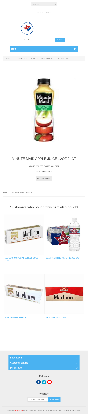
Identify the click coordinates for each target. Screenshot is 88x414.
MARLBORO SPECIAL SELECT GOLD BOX (21, 259)
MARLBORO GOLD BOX (15, 317)
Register (40, 13)
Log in (48, 13)
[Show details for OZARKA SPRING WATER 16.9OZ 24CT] (64, 234)
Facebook (38, 382)
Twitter (44, 382)
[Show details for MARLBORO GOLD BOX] (24, 294)
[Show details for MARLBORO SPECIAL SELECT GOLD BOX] (24, 234)
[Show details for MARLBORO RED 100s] (64, 294)
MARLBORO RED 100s (56, 317)
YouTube (49, 382)
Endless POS (18, 410)
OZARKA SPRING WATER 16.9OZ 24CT (63, 258)
